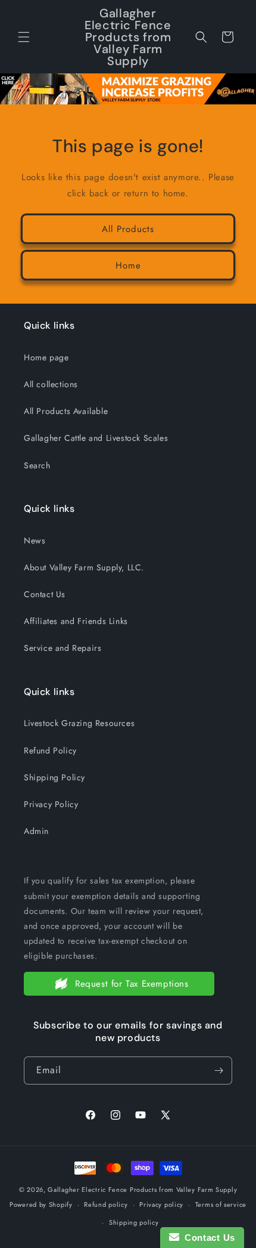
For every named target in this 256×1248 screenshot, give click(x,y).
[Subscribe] (218, 1071)
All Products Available (66, 411)
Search (37, 465)
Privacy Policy (51, 804)
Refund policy (105, 1204)
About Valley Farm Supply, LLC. (84, 567)
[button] (24, 37)
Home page (46, 357)
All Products (128, 229)
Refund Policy (50, 750)
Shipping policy (134, 1222)
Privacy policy (161, 1204)
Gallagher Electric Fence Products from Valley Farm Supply (142, 1189)
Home (128, 265)
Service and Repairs (62, 648)
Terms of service (220, 1204)
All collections (51, 384)
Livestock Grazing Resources (79, 723)
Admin (36, 831)
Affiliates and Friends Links (76, 621)
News (34, 540)
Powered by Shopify (41, 1204)
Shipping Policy (54, 777)
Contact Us (44, 594)
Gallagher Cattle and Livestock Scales (96, 438)
